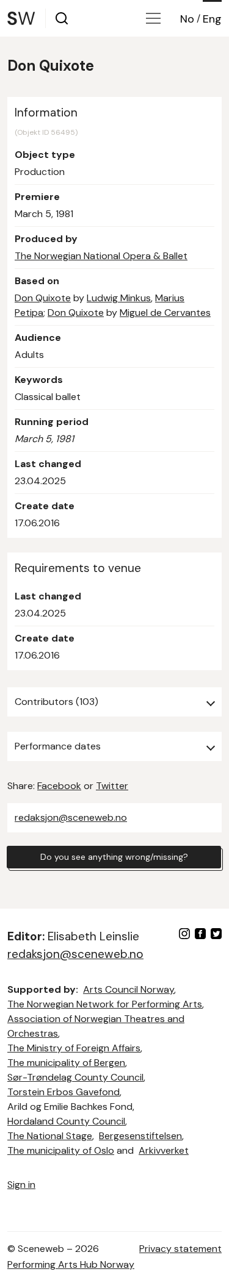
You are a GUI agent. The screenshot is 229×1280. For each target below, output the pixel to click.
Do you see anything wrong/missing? (114, 856)
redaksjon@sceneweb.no (71, 817)
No (187, 19)
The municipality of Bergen (66, 1062)
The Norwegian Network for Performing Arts (104, 1004)
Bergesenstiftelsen (140, 1135)
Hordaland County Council (66, 1121)
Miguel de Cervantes (165, 312)
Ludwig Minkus (119, 297)
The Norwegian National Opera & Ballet (101, 255)
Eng (212, 19)
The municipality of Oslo (60, 1150)
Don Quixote (43, 297)
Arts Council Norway (128, 989)
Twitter (112, 785)
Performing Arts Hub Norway (70, 1264)
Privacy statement (180, 1248)
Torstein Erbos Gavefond (63, 1091)
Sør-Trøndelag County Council (75, 1077)
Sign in (21, 1184)
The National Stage (49, 1135)
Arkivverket (164, 1150)
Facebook (59, 785)
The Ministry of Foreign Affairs (73, 1048)
